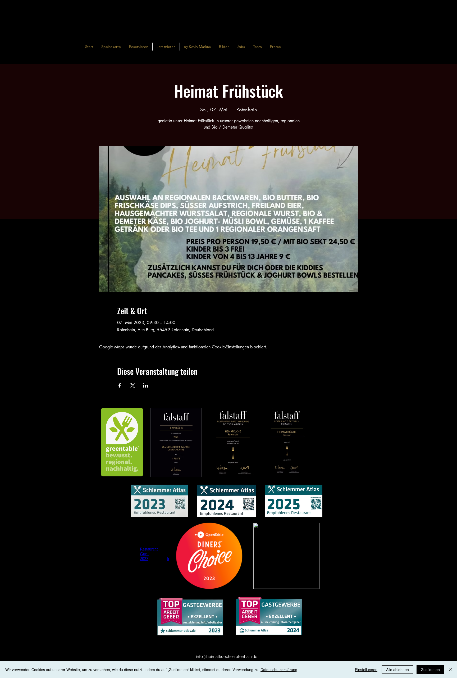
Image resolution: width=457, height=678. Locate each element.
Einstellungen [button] (366, 669)
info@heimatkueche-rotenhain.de (226, 656)
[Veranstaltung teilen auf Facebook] (119, 385)
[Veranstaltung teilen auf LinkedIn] (145, 385)
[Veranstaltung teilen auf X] (132, 385)
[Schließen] (450, 669)
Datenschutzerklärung (279, 669)
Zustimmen (430, 669)
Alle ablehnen (397, 669)
